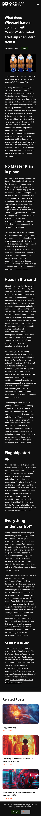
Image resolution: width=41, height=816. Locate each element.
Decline (25, 812)
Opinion (24, 48)
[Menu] (38, 4)
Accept (15, 812)
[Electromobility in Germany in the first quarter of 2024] (21, 779)
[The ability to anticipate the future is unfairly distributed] (21, 745)
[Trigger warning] (21, 714)
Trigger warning (9, 727)
